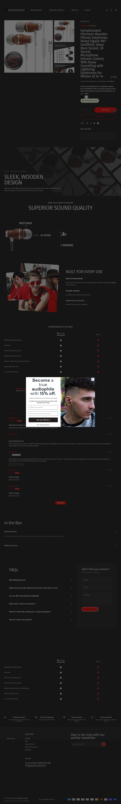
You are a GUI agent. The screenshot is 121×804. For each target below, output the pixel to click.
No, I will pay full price (43, 425)
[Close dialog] (92, 379)
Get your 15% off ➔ (43, 420)
